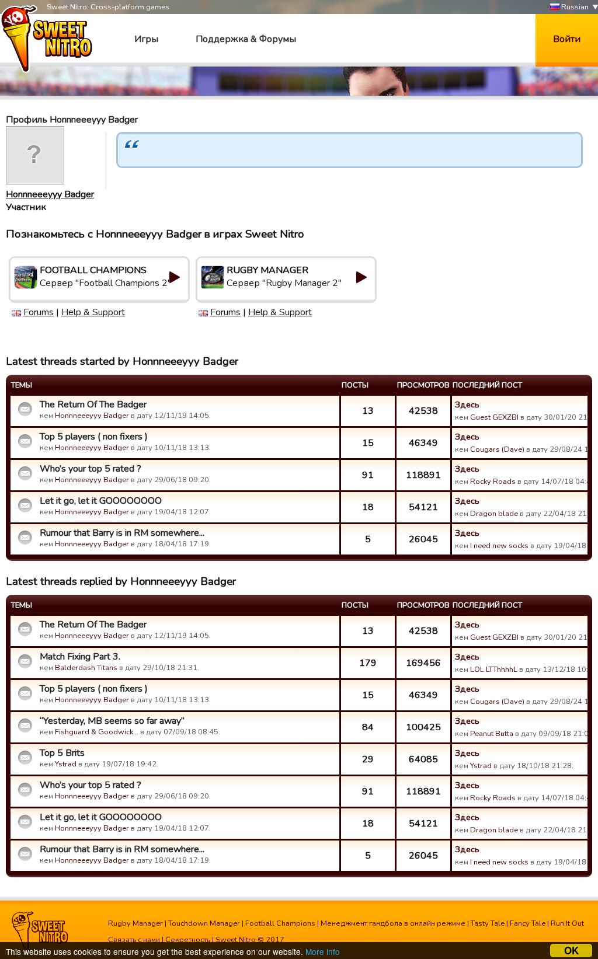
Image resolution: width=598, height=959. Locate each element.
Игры (146, 39)
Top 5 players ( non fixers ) (94, 437)
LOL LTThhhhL (493, 669)
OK (571, 950)
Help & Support (93, 312)
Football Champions (280, 923)
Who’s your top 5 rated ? (90, 469)
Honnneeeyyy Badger (50, 194)
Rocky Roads (493, 481)
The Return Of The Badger (93, 404)
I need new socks (499, 545)
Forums (38, 312)
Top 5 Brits (62, 753)
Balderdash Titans (86, 667)
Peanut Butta (491, 733)
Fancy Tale (527, 923)
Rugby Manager (135, 923)
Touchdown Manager (204, 923)
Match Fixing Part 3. (80, 657)
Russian (574, 7)
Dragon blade (494, 513)
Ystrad (66, 764)
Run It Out (567, 923)
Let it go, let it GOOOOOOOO (101, 501)
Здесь (467, 404)
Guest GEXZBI (494, 417)
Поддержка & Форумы (246, 39)
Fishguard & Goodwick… (96, 732)
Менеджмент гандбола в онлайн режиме (393, 923)
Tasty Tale (488, 923)
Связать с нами (134, 939)
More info (322, 951)
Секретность (187, 939)
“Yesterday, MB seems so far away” (112, 721)
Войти (566, 39)
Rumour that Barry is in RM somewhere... (122, 533)
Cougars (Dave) (497, 449)
